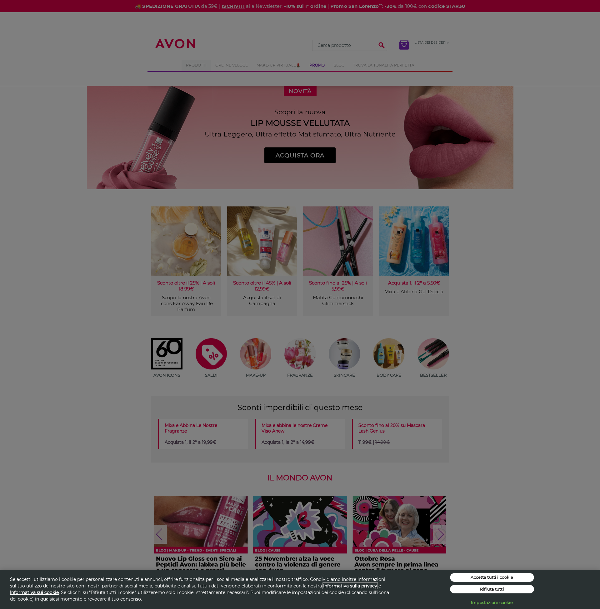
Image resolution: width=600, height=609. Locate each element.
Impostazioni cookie (492, 602)
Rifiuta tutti (492, 589)
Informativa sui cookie (34, 592)
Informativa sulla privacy (350, 586)
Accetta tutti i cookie (492, 577)
